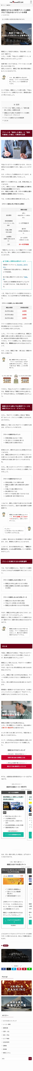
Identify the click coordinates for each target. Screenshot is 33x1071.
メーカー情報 (6, 1024)
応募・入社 (6, 1031)
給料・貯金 (6, 1035)
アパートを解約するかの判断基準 (14, 118)
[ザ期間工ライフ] (16, 2)
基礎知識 (6, 945)
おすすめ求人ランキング (10, 1021)
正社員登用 (6, 1042)
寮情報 (5, 1049)
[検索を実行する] (30, 1058)
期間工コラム (6, 1053)
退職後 (5, 1045)
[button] (3, 969)
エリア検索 (6, 1038)
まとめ (6, 120)
